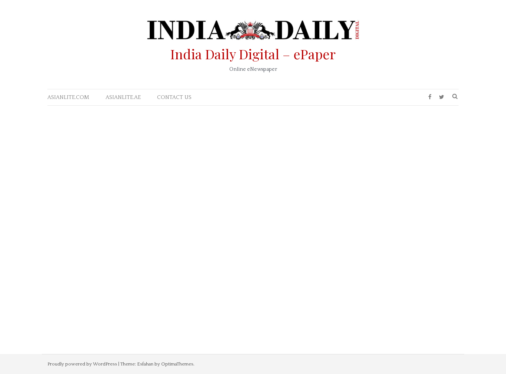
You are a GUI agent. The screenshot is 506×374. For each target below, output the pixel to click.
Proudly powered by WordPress (82, 364)
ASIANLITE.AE (123, 97)
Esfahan (145, 364)
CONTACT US (174, 97)
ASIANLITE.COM (68, 97)
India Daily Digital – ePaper (253, 54)
